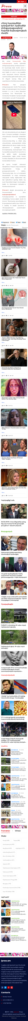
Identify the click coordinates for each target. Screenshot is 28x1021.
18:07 (23, 758)
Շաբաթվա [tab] (5, 831)
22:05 (22, 750)
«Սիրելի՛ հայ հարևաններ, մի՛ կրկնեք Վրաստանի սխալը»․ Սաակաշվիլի (13, 697)
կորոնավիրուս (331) (8, 860)
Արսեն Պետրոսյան (12, 225)
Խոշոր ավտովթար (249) (9, 875)
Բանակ (13, 810)
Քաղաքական (6, 531)
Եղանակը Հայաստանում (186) (11, 887)
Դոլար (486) (16, 840)
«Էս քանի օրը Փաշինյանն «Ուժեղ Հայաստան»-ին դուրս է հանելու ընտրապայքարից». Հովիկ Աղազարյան (14, 575)
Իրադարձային (7, 604)
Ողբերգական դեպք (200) (10, 879)
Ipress (16, 37)
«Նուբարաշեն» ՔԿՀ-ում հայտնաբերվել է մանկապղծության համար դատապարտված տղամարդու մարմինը (14, 670)
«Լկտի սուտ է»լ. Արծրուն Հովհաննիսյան (9, 523)
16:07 (23, 775)
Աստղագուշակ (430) (8, 844)
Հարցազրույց (6, 37)
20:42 (19, 810)
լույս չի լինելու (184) (8, 891)
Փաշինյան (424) (7, 848)
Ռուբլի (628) (6, 840)
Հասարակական (8, 675)
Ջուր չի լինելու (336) (8, 856)
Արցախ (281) (6, 864)
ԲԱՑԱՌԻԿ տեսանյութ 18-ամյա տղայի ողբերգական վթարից (13, 626)
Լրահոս (4, 746)
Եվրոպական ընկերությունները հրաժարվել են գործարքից (11, 553)
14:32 (23, 819)
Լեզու (22, 1)
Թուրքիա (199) (7, 883)
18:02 (23, 767)
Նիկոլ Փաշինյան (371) (9, 852)
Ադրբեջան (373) (20, 848)
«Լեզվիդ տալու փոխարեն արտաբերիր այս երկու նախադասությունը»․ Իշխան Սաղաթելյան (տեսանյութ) (14, 598)
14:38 (23, 801)
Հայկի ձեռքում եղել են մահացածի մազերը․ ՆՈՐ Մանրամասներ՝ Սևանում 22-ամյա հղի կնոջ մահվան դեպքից (13, 741)
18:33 (22, 793)
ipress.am (16, 1012)
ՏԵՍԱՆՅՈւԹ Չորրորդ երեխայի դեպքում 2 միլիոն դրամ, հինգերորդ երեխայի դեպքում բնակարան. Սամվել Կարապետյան (19, 940)
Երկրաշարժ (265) (8, 872)
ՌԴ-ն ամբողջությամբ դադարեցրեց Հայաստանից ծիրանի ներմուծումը (12, 718)
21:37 (23, 784)
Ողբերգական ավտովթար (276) (11, 868)
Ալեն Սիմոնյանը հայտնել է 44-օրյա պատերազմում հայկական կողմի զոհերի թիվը (17, 815)
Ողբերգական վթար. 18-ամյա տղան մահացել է (13, 647)
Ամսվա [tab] (18, 831)
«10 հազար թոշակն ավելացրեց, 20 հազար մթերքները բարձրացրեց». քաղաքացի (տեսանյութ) (18, 932)
